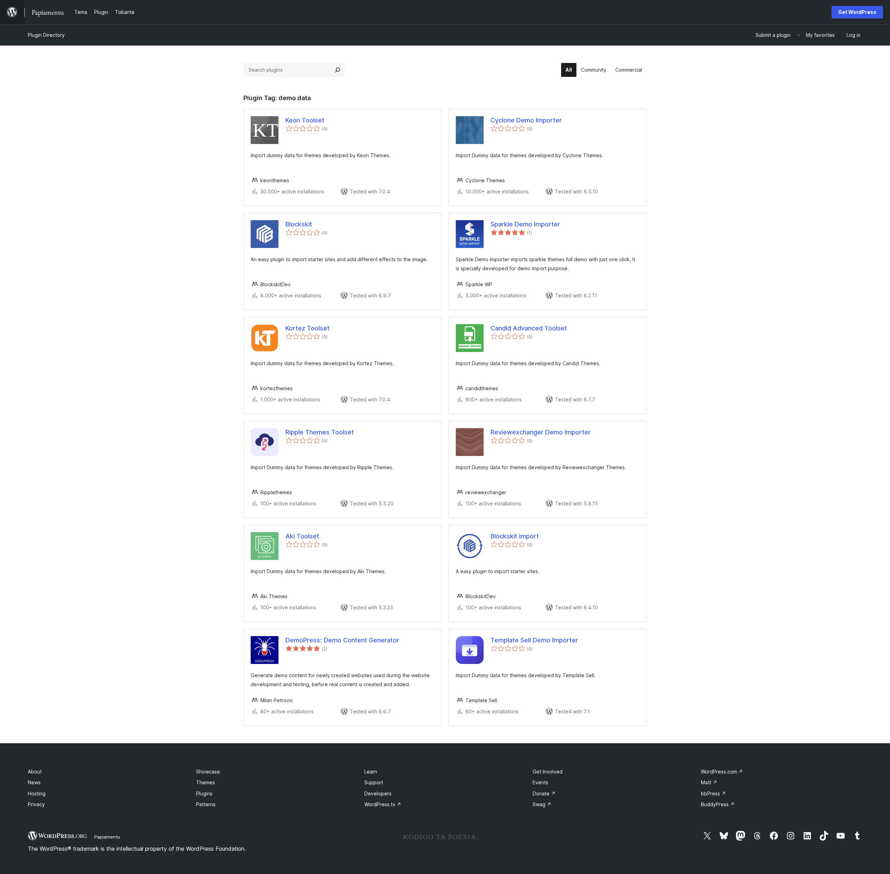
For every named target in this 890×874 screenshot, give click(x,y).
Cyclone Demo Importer (526, 120)
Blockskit (298, 224)
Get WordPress (857, 12)
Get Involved (548, 772)
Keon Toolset (304, 120)
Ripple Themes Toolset (319, 432)
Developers (377, 793)
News (34, 782)
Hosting (37, 793)
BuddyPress (718, 804)
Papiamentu (107, 837)
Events (540, 782)
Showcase (208, 772)
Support (373, 782)
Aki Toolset (302, 536)
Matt (709, 782)
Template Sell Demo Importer (534, 640)
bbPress (713, 793)
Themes (205, 782)
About (35, 772)
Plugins (204, 793)
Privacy (36, 804)
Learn (370, 772)
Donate (544, 793)
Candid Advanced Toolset (529, 328)
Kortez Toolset (307, 328)
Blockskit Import (515, 536)
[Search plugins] (338, 70)
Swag (542, 804)
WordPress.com (722, 772)
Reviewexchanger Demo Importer (541, 432)
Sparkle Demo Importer (525, 224)
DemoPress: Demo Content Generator (342, 640)
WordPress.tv (382, 804)
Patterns (206, 804)
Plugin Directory (46, 35)
